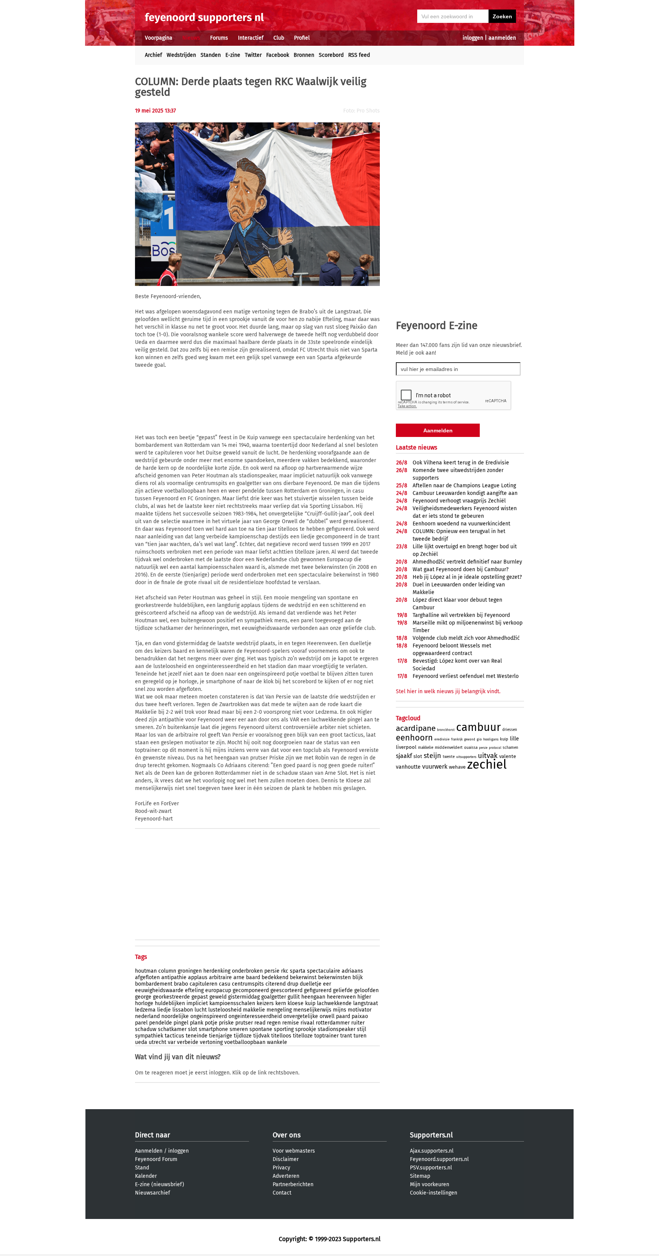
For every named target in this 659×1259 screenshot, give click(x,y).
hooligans (490, 739)
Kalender (146, 1176)
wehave (457, 767)
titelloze (303, 1036)
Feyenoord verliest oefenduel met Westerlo (466, 676)
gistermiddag (244, 997)
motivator (359, 1010)
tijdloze (243, 1036)
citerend (275, 984)
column (167, 971)
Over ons (287, 1135)
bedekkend (275, 977)
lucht (200, 1010)
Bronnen (304, 55)
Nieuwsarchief (152, 1193)
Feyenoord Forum (156, 1159)
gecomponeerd (251, 990)
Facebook (277, 55)
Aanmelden (148, 1151)
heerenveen (341, 997)
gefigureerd (317, 990)
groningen (190, 971)
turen (360, 1036)
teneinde (196, 1036)
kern (280, 1003)
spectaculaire (323, 971)
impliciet (197, 1003)
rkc (284, 971)
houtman (146, 971)
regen (274, 1023)
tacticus (174, 1036)
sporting (284, 1029)
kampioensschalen (232, 1003)
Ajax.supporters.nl (431, 1151)
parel (141, 1023)
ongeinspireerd (208, 1016)
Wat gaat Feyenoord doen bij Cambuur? (460, 569)
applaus (197, 977)
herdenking (216, 971)
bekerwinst (303, 977)
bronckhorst (446, 730)
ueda (141, 1042)
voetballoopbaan (244, 1042)
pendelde (160, 1023)
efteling (194, 990)
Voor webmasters (294, 1151)
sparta (297, 971)
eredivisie (442, 739)
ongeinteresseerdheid (255, 1016)
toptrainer (326, 1036)
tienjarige (220, 1036)
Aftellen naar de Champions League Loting (464, 485)
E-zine (232, 55)
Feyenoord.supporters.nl (439, 1159)
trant (346, 1036)
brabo (181, 984)
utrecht (157, 1042)
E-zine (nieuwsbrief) (159, 1184)
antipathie (173, 977)
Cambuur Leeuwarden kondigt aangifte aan (465, 493)
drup (292, 984)
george (143, 997)
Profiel (302, 38)
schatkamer (172, 1029)
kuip (310, 1003)
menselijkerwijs (312, 1010)
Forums (219, 38)
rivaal (307, 1023)
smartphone (213, 1029)
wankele (277, 1042)
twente (449, 757)
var (171, 1042)
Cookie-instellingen (433, 1193)
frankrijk (457, 739)
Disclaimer (286, 1159)
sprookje (305, 1029)
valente (507, 756)
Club (278, 38)
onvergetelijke (300, 1016)
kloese (296, 1003)
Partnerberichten (293, 1184)
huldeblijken (170, 1003)
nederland (147, 1016)
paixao (360, 1016)
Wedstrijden (181, 55)
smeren (239, 1029)
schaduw (145, 1029)
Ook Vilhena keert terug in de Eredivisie (461, 462)
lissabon (182, 1010)
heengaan (313, 997)
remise (290, 1023)
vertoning (211, 1042)
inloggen (473, 38)
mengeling (279, 1010)
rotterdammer (333, 1023)
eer (327, 984)
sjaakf (404, 756)
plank (196, 1023)
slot (192, 1029)
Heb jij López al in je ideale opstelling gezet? (467, 577)
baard (253, 977)
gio (479, 739)
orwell (327, 1016)
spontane (260, 1029)
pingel (181, 1023)
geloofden (366, 990)
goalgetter (273, 997)
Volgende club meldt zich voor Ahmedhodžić (466, 638)
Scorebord (331, 55)
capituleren (203, 984)
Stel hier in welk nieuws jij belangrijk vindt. (448, 691)
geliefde (343, 990)
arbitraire (220, 977)
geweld (218, 997)
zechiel (487, 764)
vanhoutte (408, 767)
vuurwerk (434, 766)
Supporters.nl (431, 1135)
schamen (510, 747)
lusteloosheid (224, 1010)
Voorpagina (158, 38)
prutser (244, 1023)
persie (272, 971)
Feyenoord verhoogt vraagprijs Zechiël (459, 501)
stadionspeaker (336, 1029)
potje (211, 1023)
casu (224, 984)
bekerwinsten (334, 977)
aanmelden (502, 38)
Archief (153, 55)
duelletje (310, 984)
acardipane (416, 728)
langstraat (365, 1003)
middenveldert (449, 747)
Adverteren (286, 1176)
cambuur (478, 727)
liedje (164, 1010)
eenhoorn (414, 737)
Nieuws (191, 38)
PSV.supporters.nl (431, 1167)
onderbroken (247, 971)
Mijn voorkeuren (429, 1184)
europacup (218, 990)
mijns (339, 1010)
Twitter (253, 55)
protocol (495, 748)
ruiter (358, 1023)
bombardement (153, 984)
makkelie (254, 1010)
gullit (294, 997)
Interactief (251, 38)
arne (238, 977)
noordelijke (175, 1016)
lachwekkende (334, 1003)
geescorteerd (286, 990)
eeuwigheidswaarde (159, 990)
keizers (265, 1003)
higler (364, 997)
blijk (357, 977)
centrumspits (248, 984)
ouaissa (470, 747)
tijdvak (261, 1036)
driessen (509, 729)
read (259, 1023)
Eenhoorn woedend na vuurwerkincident (461, 523)
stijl (361, 1029)
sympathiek (149, 1036)
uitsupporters (466, 757)
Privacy (281, 1167)
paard (343, 1016)
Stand (142, 1167)
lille (514, 738)
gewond (469, 739)
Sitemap (420, 1176)
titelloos (281, 1036)
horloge (144, 1003)
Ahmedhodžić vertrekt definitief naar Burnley (467, 562)
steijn (432, 756)
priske (226, 1023)
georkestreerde (171, 997)
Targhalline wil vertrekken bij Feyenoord (461, 615)
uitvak (488, 755)
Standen (211, 55)
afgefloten (147, 977)
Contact (282, 1193)
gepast (199, 997)
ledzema (145, 1010)
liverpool (406, 747)
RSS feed (359, 55)
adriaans (352, 971)
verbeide (187, 1042)
